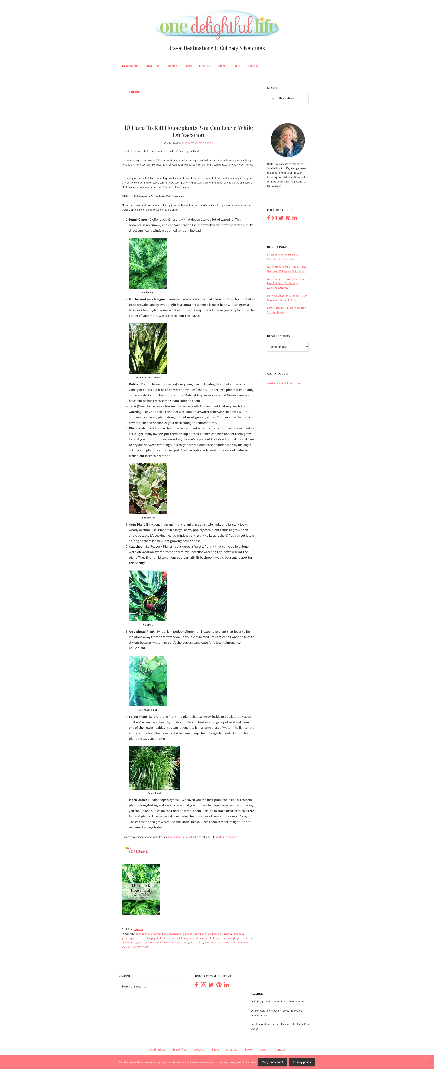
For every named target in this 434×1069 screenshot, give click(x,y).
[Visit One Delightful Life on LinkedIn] (294, 219)
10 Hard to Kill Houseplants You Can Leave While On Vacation (188, 131)
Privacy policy (302, 1062)
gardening (127, 938)
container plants (198, 933)
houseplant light (172, 938)
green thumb (139, 938)
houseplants (187, 938)
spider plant (236, 942)
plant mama (175, 942)
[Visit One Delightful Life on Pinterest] (288, 219)
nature (142, 942)
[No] (429, 1062)
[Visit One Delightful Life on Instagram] (274, 219)
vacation (126, 947)
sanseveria (223, 942)
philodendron (161, 942)
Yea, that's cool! (272, 1062)
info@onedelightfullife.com (283, 383)
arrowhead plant (159, 933)
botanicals (174, 933)
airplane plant (143, 933)
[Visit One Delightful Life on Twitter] (281, 219)
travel (246, 942)
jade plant (221, 938)
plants (185, 942)
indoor (198, 938)
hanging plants (154, 938)
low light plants (236, 938)
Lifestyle (138, 929)
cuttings (212, 933)
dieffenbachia (224, 933)
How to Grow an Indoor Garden (182, 837)
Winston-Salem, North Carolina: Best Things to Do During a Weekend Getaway (285, 283)
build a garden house (227, 837)
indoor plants (208, 938)
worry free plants (140, 947)
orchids (150, 942)
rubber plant (210, 942)
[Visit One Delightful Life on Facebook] (268, 219)
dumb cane (237, 933)
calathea (184, 933)
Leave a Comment (204, 142)
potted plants (196, 942)
